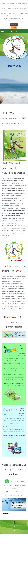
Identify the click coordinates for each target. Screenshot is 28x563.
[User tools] (24, 118)
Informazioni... (14, 24)
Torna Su (13, 531)
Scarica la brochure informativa (14, 495)
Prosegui (14, 27)
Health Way (12, 121)
